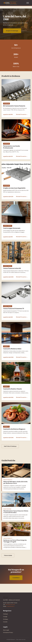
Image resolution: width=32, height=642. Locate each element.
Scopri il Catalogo (12, 31)
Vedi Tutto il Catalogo (10, 446)
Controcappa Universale (11, 228)
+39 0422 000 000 (10, 604)
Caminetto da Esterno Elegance (14, 429)
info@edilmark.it (10, 606)
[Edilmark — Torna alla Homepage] (10, 3)
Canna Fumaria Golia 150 (12, 268)
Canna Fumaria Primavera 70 (13, 308)
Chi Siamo (5, 619)
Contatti (5, 621)
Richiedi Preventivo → (22, 114)
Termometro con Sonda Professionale (11, 147)
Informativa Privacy (8, 632)
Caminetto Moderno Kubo (12, 349)
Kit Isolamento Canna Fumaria (14, 106)
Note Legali (6, 630)
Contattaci (16, 578)
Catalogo (5, 614)
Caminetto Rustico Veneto (12, 389)
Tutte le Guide (8, 555)
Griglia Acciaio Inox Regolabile (14, 188)
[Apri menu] (27, 3)
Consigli (5, 616)
